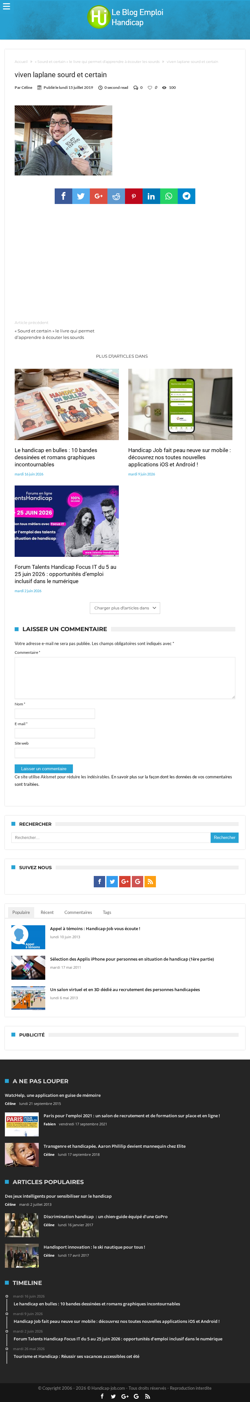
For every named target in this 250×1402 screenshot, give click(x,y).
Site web (22, 743)
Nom (20, 703)
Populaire (21, 912)
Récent (47, 912)
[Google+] (125, 882)
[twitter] (81, 196)
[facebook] (63, 196)
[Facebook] (99, 882)
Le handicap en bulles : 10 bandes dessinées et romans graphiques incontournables (56, 457)
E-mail (21, 723)
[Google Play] (137, 882)
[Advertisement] (125, 262)
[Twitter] (112, 882)
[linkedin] (151, 196)
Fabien (50, 1123)
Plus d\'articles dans (122, 356)
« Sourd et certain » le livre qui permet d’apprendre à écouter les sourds (54, 330)
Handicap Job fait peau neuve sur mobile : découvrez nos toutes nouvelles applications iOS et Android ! (179, 457)
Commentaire (27, 652)
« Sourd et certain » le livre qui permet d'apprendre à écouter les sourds (97, 61)
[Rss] (150, 882)
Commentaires (78, 912)
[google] (98, 196)
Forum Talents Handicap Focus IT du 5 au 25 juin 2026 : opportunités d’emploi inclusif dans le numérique (65, 574)
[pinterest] (134, 196)
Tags (107, 912)
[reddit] (116, 196)
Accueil (21, 61)
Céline (26, 87)
